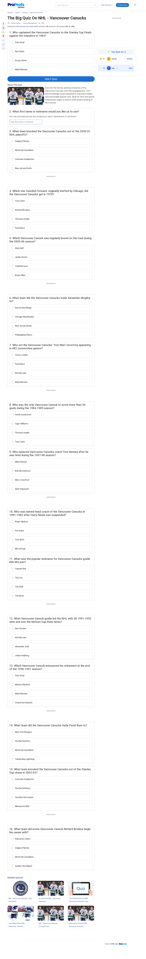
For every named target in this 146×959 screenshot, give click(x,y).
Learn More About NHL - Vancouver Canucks (17, 924)
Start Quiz (51, 79)
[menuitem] (107, 5)
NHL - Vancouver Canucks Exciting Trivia (48, 924)
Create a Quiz (122, 5)
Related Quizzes (15, 877)
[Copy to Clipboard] (4, 44)
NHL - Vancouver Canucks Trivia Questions (20, 900)
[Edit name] (117, 68)
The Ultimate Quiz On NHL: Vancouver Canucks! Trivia (78, 900)
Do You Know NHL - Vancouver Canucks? (50, 900)
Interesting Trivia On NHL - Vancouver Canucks (78, 924)
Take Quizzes (106, 5)
